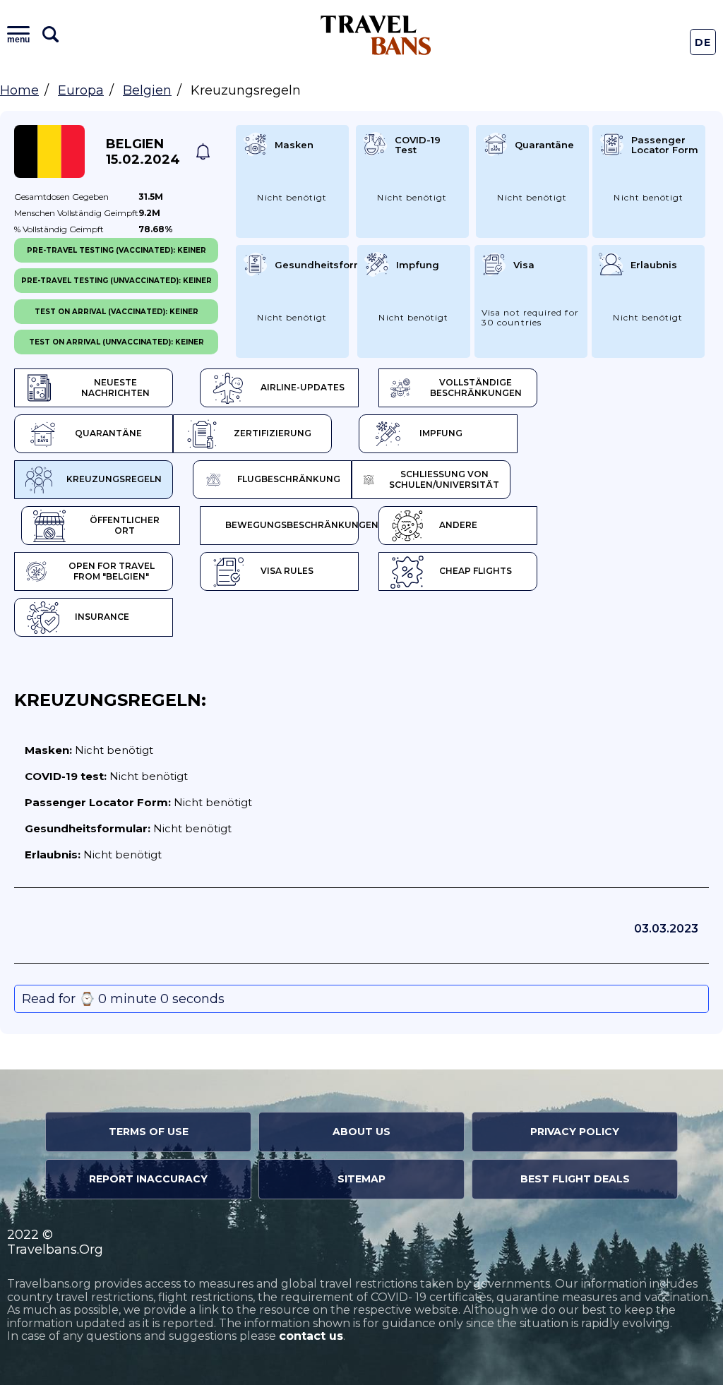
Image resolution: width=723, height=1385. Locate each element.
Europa (81, 90)
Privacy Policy (574, 1131)
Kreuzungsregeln (114, 479)
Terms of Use (149, 1131)
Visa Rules (287, 570)
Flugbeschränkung (288, 479)
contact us (311, 1336)
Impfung (440, 433)
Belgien (147, 90)
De (703, 42)
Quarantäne (108, 433)
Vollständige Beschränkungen (476, 387)
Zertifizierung (272, 433)
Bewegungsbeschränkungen (292, 525)
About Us (361, 1131)
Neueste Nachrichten (115, 387)
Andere (458, 525)
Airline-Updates (303, 387)
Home (19, 90)
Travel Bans (376, 35)
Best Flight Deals (575, 1179)
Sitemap (361, 1179)
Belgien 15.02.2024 (143, 151)
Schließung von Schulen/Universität (444, 479)
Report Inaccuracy (148, 1179)
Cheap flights (475, 570)
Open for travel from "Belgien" (111, 571)
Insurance (102, 616)
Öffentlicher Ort (125, 525)
